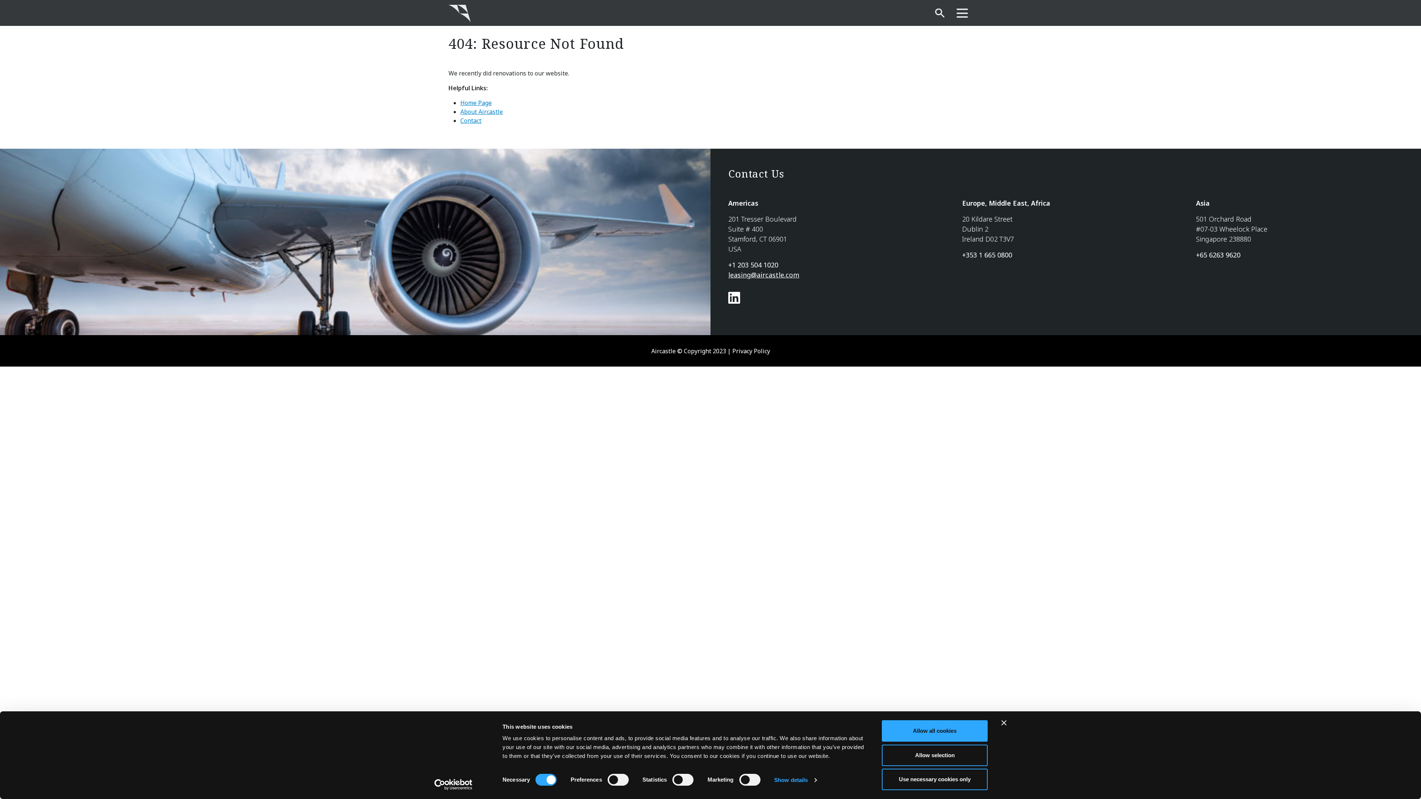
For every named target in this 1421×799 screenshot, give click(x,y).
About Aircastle (481, 112)
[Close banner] (1004, 722)
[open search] (940, 13)
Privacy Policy (751, 351)
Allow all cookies (935, 731)
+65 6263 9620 (1218, 254)
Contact (470, 121)
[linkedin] (734, 300)
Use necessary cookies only (935, 779)
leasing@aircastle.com (763, 274)
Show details (791, 780)
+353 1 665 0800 (987, 254)
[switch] (618, 780)
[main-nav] (962, 13)
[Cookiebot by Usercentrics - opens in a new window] (453, 784)
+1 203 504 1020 (753, 264)
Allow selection (935, 755)
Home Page (476, 103)
